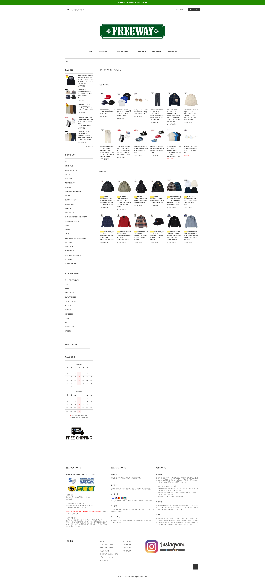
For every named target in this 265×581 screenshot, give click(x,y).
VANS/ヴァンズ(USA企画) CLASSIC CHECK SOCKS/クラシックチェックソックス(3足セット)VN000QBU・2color (85, 121)
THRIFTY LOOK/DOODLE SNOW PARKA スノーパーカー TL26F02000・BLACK (140, 199)
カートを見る (127, 544)
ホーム (67, 61)
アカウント (182, 9)
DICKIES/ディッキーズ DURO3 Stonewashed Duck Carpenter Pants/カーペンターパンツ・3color (85, 107)
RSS (101, 560)
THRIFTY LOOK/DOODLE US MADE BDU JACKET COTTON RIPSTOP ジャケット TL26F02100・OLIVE (124, 201)
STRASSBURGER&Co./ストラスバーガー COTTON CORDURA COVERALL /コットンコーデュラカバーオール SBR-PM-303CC (191, 114)
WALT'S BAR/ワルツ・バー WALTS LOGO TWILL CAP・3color (107, 111)
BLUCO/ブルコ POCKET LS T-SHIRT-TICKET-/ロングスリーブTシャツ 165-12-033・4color (191, 200)
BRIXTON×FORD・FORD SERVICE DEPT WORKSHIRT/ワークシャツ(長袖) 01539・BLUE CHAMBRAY (191, 235)
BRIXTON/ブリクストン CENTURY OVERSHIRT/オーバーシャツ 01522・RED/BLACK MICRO (124, 235)
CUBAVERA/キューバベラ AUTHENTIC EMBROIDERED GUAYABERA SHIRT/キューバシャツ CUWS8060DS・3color (174, 151)
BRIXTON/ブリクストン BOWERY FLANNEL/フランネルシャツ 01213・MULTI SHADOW (141, 235)
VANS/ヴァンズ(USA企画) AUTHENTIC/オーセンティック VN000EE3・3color (157, 149)
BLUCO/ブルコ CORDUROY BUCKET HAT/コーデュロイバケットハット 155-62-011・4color (85, 93)
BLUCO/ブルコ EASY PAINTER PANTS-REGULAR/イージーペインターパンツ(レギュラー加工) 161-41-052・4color (85, 135)
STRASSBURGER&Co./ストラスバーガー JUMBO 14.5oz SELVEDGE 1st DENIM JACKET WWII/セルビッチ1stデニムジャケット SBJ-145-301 (174, 115)
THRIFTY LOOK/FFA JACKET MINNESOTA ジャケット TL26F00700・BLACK (157, 199)
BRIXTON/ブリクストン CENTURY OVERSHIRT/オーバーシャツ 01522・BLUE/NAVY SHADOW (107, 235)
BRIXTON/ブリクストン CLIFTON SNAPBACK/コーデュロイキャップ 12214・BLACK (157, 235)
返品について (104, 551)
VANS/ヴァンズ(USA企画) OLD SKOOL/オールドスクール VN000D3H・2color (141, 149)
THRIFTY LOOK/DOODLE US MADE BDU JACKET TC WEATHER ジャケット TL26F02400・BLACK (107, 200)
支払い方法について (106, 544)
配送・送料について (106, 547)
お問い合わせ (127, 547)
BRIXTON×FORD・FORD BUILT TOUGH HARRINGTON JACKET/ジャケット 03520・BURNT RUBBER (174, 235)
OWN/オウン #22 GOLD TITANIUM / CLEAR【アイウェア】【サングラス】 (190, 149)
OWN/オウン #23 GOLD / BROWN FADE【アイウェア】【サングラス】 (141, 111)
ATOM (106, 560)
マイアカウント (128, 541)
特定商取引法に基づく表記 (109, 554)
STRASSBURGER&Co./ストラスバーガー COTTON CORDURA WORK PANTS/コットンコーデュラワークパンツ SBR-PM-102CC (107, 151)
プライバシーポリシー (107, 557)
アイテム (195, 9)
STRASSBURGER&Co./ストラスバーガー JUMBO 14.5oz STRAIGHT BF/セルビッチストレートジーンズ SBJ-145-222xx (157, 114)
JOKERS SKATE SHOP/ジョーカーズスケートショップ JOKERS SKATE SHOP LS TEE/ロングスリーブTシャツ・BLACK (85, 79)
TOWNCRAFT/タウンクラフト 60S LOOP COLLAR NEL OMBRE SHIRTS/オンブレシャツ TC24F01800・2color (174, 200)
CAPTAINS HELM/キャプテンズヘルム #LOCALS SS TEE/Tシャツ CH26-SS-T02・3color (124, 112)
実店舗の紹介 (127, 551)
